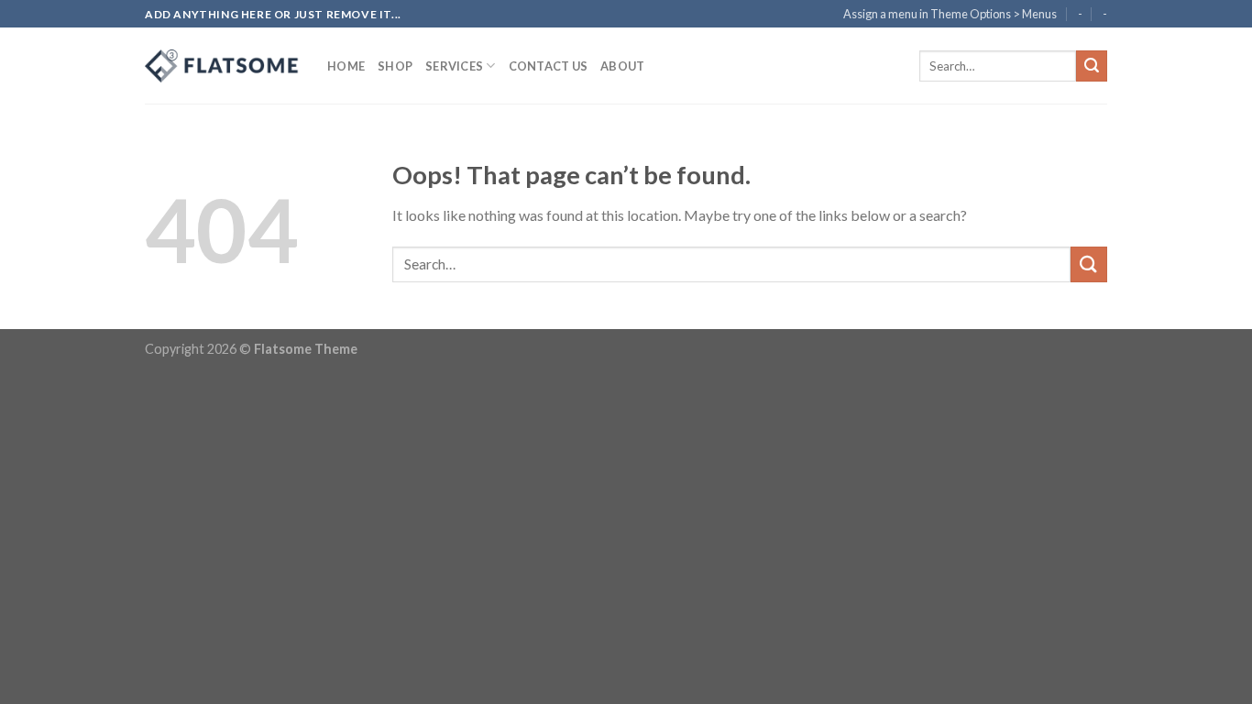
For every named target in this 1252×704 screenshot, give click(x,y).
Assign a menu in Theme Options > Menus (950, 13)
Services (454, 66)
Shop (395, 66)
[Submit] (1091, 66)
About (622, 66)
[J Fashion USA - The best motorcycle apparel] (222, 66)
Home (346, 66)
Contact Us (548, 66)
